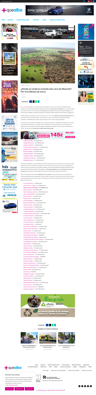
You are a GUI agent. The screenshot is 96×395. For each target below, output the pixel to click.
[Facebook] (84, 1)
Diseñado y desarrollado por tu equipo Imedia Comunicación (47, 390)
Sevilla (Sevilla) (27, 269)
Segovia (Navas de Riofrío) (30, 267)
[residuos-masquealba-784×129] (48, 309)
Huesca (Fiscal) (27, 230)
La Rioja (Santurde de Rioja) (30, 237)
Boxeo (55, 366)
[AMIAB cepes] (86, 58)
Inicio (3, 20)
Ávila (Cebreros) (27, 196)
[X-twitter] (82, 386)
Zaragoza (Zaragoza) (28, 289)
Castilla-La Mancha (65, 366)
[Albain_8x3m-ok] (48, 295)
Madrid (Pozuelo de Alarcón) (30, 147)
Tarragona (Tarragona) (29, 274)
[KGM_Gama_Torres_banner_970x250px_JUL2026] (48, 26)
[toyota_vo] (10, 201)
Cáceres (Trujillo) (27, 205)
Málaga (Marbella (27, 145)
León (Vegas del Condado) (30, 241)
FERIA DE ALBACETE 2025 (54, 364)
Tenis (50, 366)
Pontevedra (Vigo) (28, 261)
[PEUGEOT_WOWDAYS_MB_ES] (10, 132)
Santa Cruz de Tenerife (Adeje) (31, 265)
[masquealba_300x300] (10, 147)
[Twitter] (86, 1)
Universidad (82, 366)
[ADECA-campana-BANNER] (10, 115)
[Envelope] (91, 386)
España (75, 366)
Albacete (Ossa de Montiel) (30, 187)
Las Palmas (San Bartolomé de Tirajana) (33, 239)
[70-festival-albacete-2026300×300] (86, 24)
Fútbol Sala (43, 366)
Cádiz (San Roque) (28, 207)
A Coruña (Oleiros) (28, 183)
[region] (19, 382)
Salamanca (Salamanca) (29, 263)
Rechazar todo (19, 388)
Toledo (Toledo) (27, 278)
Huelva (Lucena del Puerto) (30, 228)
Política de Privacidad (73, 370)
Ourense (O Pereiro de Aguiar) (31, 256)
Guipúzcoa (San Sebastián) (30, 226)
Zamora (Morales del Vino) (30, 286)
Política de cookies (13, 385)
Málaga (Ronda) (27, 149)
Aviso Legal (46, 370)
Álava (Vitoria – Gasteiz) (29, 185)
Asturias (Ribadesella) (29, 194)
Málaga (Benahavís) (28, 143)
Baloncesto (86, 364)
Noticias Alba (65, 364)
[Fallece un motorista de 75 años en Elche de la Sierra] (47, 338)
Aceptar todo (29, 388)
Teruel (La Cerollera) (28, 276)
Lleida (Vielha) (27, 243)
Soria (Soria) (26, 271)
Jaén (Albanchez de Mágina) (30, 235)
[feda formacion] (10, 165)
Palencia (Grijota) (28, 258)
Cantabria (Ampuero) (28, 209)
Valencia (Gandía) (27, 280)
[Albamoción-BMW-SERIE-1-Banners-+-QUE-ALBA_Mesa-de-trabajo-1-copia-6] (60, 6)
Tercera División (76, 364)
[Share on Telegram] (38, 101)
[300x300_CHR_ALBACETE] (86, 41)
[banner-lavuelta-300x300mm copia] (10, 24)
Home (36, 364)
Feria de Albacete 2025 (57, 20)
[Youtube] (91, 1)
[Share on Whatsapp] (36, 101)
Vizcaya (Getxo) (27, 284)
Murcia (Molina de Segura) (30, 252)
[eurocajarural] (86, 89)
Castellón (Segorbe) (28, 211)
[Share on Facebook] (30, 101)
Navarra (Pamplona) (28, 254)
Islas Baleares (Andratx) (29, 158)
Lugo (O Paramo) (27, 245)
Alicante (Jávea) (27, 189)
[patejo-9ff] (10, 183)
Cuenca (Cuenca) (27, 217)
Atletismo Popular (33, 366)
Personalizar (9, 388)
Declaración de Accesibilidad (58, 370)
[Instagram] (89, 1)
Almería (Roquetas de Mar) (30, 192)
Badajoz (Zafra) (27, 198)
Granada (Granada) (28, 222)
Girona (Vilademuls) (28, 220)
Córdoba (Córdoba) (28, 215)
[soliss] (48, 132)
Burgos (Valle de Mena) (29, 202)
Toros (90, 366)
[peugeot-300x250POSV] (86, 75)
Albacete (24, 96)
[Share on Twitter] (33, 101)
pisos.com (23, 106)
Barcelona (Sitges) (28, 151)
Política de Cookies (87, 370)
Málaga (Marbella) (28, 140)
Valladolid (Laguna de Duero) (30, 282)
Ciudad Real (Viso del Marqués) (31, 213)
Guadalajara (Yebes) (28, 224)
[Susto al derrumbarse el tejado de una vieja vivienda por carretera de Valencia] (29, 338)
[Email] (93, 1)
